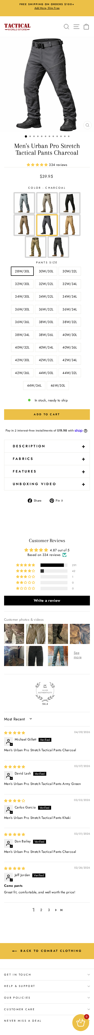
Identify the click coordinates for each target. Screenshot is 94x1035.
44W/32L (69, 372)
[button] (38, 164)
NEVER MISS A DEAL (23, 1021)
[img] (14, 732)
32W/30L (22, 283)
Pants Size (47, 262)
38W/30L (46, 321)
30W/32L (69, 271)
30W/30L (46, 271)
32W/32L (46, 283)
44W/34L (34, 385)
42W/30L (22, 360)
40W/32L (22, 347)
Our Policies (17, 998)
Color (47, 188)
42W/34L (69, 360)
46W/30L (58, 385)
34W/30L (22, 296)
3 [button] (49, 909)
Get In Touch (18, 975)
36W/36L (22, 321)
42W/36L (22, 372)
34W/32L (46, 296)
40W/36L (69, 347)
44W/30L (46, 372)
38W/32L (69, 321)
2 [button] (41, 909)
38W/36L (46, 334)
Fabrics (49, 459)
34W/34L (69, 296)
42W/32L (46, 360)
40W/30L (69, 334)
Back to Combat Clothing (50, 951)
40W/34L (46, 347)
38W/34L (22, 334)
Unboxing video (49, 484)
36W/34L (69, 309)
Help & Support (19, 986)
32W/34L (69, 283)
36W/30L (22, 309)
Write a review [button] (47, 600)
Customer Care (19, 1009)
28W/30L (22, 271)
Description (49, 446)
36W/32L (46, 309)
